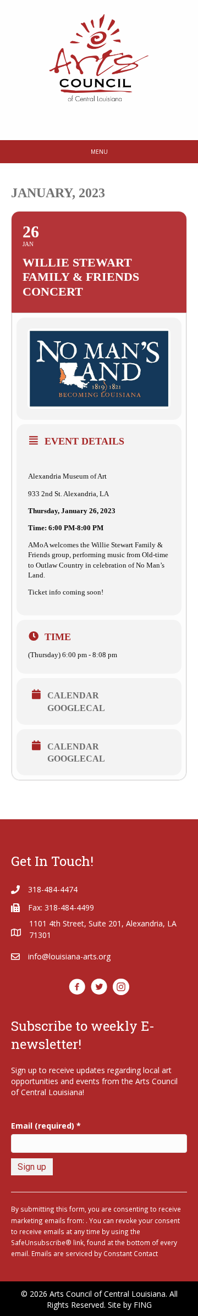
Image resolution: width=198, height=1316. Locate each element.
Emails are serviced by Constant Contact (94, 1253)
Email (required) (46, 1125)
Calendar (73, 695)
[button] (77, 987)
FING (143, 1305)
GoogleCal (76, 708)
